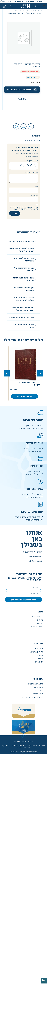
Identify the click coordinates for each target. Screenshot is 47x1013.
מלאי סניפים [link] (32, 77)
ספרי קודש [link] (25, 11)
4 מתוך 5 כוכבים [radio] (24, 165)
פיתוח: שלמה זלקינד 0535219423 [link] (23, 752)
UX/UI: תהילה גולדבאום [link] (23, 741)
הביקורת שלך (31, 172)
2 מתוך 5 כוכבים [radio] (31, 165)
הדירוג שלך (32, 161)
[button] (45, 1)
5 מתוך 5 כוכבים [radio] (21, 165)
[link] (44, 980)
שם (36, 186)
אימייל (34, 196)
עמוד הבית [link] (37, 11)
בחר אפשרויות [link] (23, 396)
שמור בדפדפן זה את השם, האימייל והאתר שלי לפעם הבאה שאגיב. (24, 208)
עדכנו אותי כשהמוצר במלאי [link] (19, 89)
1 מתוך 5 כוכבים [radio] (34, 165)
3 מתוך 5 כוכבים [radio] (27, 165)
